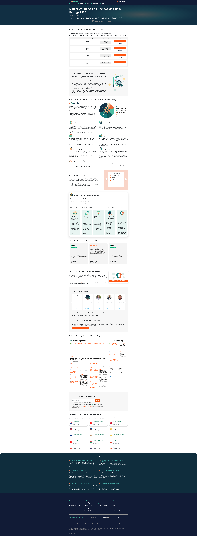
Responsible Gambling (83, 380)
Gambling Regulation (102, 506)
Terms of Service (90, 406)
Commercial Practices (87, 508)
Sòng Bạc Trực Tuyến (117, 510)
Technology (111, 372)
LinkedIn (116, 497)
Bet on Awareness (101, 502)
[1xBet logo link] (77, 49)
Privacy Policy (84, 406)
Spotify (127, 497)
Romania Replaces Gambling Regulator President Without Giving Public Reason (83, 365)
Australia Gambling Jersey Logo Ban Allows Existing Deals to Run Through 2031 (103, 385)
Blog (114, 503)
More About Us (80, 328)
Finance (120, 369)
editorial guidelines (83, 313)
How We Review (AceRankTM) (74, 503)
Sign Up (97, 400)
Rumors (120, 374)
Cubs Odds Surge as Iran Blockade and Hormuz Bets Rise (83, 371)
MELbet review (120, 57)
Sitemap (85, 512)
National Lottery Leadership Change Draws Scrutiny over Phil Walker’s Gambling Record (87, 359)
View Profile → (77, 308)
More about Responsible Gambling (118, 280)
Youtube (120, 497)
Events (102, 3)
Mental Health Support (88, 510)
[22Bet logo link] (77, 42)
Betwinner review (120, 64)
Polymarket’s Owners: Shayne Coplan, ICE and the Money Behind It (123, 346)
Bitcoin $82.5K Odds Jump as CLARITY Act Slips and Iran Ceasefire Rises (103, 365)
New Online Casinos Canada (118, 507)
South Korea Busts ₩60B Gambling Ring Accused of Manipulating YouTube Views (103, 378)
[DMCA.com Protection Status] (106, 517)
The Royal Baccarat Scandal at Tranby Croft (123, 361)
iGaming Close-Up (122, 343)
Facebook (122, 497)
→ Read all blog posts (112, 376)
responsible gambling (84, 282)
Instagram (125, 497)
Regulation (71, 356)
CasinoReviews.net (73, 517)
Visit (120, 41)
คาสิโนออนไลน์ (115, 508)
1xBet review (120, 50)
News (114, 502)
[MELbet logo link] (77, 56)
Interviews (120, 372)
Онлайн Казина (116, 512)
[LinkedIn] (98, 306)
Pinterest (118, 497)
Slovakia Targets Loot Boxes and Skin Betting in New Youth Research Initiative (84, 383)
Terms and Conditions (88, 503)
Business (81, 374)
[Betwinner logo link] (77, 63)
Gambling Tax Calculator (102, 505)
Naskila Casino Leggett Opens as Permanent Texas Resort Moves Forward (84, 377)
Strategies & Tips (122, 351)
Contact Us (71, 507)
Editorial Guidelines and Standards (75, 505)
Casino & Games (112, 369)
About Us (71, 502)
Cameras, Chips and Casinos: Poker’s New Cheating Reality (123, 354)
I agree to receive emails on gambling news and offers (82, 402)
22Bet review (120, 43)
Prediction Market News (83, 369)
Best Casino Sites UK (116, 505)
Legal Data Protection (87, 507)
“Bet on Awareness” (121, 229)
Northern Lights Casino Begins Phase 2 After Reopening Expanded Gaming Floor (103, 372)
